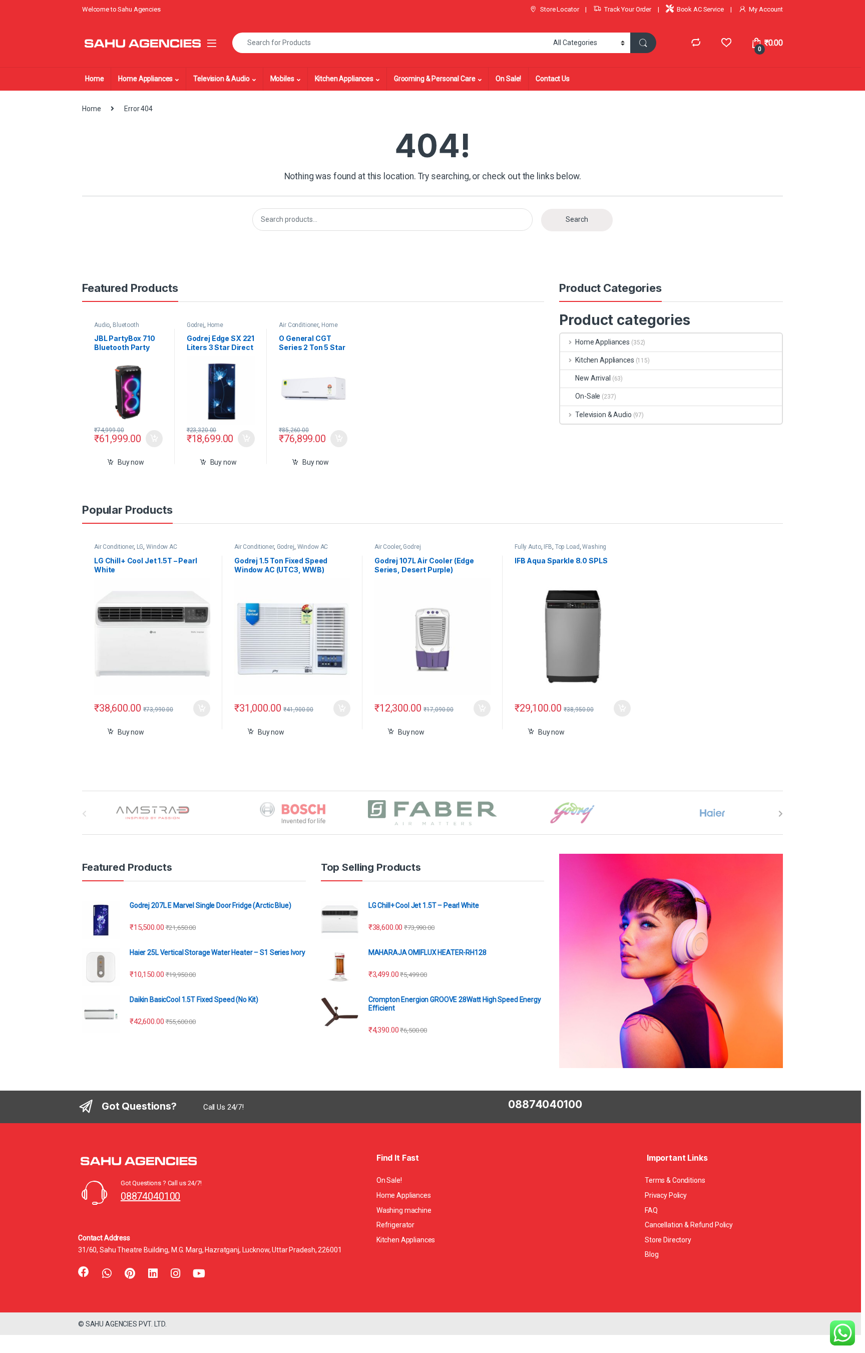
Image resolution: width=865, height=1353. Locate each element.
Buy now (131, 462)
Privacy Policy (666, 1195)
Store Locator (559, 9)
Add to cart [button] (154, 438)
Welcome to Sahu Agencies (121, 9)
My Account (766, 9)
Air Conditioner (298, 324)
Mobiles (282, 79)
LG (140, 546)
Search (577, 219)
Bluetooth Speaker (116, 328)
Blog (651, 1254)
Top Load (567, 546)
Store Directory (668, 1240)
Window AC (161, 546)
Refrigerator (395, 1225)
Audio (102, 324)
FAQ (651, 1210)
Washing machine (403, 1210)
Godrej (195, 324)
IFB (548, 546)
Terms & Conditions (675, 1180)
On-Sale (587, 396)
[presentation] (780, 813)
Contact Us (553, 79)
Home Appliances (145, 79)
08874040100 (150, 1196)
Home (94, 79)
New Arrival (592, 378)
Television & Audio (221, 79)
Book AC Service (700, 9)
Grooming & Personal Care (435, 79)
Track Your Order (627, 9)
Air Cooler (387, 546)
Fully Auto (528, 546)
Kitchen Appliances (344, 79)
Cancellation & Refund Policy (689, 1225)
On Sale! (508, 79)
